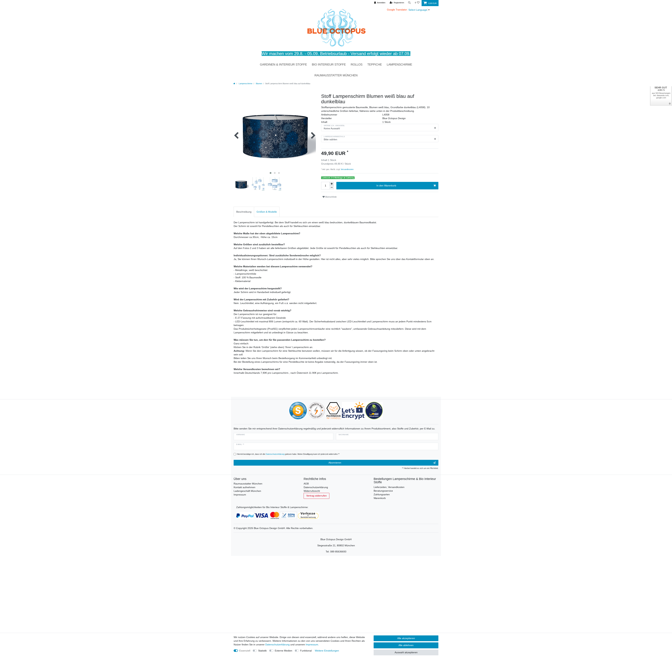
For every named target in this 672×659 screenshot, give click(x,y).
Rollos (356, 64)
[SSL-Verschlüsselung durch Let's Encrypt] (353, 410)
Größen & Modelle (267, 211)
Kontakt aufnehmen (244, 487)
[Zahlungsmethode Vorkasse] (308, 515)
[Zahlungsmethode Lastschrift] (288, 515)
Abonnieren (334, 462)
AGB (306, 483)
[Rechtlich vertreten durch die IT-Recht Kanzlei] (316, 410)
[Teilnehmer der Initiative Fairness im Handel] (333, 410)
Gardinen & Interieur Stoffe (283, 64)
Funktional (306, 650)
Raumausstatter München (336, 75)
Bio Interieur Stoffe (329, 64)
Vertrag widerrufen (316, 495)
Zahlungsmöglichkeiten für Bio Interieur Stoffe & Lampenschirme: (272, 507)
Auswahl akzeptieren (406, 652)
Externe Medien (283, 650)
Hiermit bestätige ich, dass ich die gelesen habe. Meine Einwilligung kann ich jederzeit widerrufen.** (288, 454)
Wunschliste (331, 197)
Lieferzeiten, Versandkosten (389, 487)
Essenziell (244, 650)
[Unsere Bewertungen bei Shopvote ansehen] (298, 410)
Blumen (258, 83)
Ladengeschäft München (247, 491)
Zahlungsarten (382, 494)
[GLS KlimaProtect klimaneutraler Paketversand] (374, 410)
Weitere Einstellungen (327, 650)
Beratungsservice (383, 490)
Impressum (240, 494)
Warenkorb (380, 498)
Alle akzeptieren (406, 638)
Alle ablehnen (406, 645)
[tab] (244, 212)
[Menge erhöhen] (332, 184)
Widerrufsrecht (312, 491)
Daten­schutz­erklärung (277, 644)
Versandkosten (347, 169)
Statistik (262, 650)
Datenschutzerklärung (316, 487)
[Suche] (409, 2)
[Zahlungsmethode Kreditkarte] (266, 515)
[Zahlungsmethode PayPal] (245, 515)
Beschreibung (243, 211)
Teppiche (374, 64)
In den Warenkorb (386, 185)
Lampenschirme (399, 64)
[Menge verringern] (332, 187)
